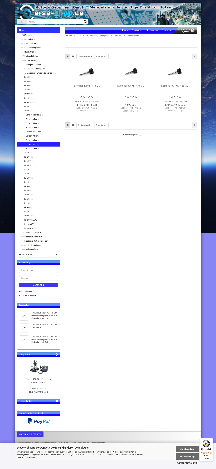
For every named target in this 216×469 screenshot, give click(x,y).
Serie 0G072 (29, 224)
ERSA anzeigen (27, 35)
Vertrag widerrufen (30, 434)
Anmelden (38, 285)
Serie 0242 (28, 174)
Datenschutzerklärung (26, 457)
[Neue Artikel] (57, 401)
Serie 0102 (28, 98)
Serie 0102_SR (30, 102)
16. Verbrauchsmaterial (31, 232)
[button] (138, 30)
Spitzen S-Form (32, 140)
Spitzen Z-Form (32, 148)
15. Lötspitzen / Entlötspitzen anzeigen (40, 73)
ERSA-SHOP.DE (25, 254)
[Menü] (211, 440)
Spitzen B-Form (32, 123)
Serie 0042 (28, 85)
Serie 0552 (28, 199)
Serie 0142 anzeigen (34, 115)
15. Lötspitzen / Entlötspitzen (33, 69)
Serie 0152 (28, 153)
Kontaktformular (98, 443)
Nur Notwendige (187, 456)
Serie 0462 (28, 190)
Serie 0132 (28, 106)
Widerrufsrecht (24, 443)
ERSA (21, 30)
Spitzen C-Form (32, 127)
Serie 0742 (28, 216)
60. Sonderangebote (29, 249)
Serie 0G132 (29, 228)
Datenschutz (70, 443)
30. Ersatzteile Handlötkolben (33, 237)
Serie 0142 (28, 111)
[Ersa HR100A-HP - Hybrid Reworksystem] (39, 366)
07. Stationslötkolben (30, 56)
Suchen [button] (126, 30)
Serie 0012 (28, 77)
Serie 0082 (28, 94)
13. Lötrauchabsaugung (31, 60)
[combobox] (85, 56)
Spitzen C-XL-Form (33, 132)
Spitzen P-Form (32, 136)
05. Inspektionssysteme (31, 47)
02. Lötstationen (28, 39)
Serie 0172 (28, 161)
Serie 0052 (28, 90)
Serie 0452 (28, 186)
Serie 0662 (28, 207)
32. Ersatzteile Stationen (31, 245)
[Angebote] (57, 354)
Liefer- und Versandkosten (44, 443)
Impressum (84, 443)
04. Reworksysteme (29, 43)
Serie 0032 (28, 81)
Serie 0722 (28, 211)
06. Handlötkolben (28, 52)
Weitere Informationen (187, 463)
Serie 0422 (28, 182)
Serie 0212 (28, 169)
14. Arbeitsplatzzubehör (31, 64)
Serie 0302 (28, 178)
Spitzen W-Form (32, 144)
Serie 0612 (28, 203)
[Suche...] (85, 22)
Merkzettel (167, 30)
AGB (60, 443)
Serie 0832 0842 (30, 220)
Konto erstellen (25, 291)
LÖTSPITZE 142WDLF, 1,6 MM (86, 86)
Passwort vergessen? (28, 296)
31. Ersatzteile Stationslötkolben (34, 241)
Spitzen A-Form (32, 119)
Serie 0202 (28, 165)
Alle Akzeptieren (187, 449)
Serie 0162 (28, 157)
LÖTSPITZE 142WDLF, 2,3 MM (130, 86)
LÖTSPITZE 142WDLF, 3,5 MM (174, 86)
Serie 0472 (28, 195)
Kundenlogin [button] (153, 30)
